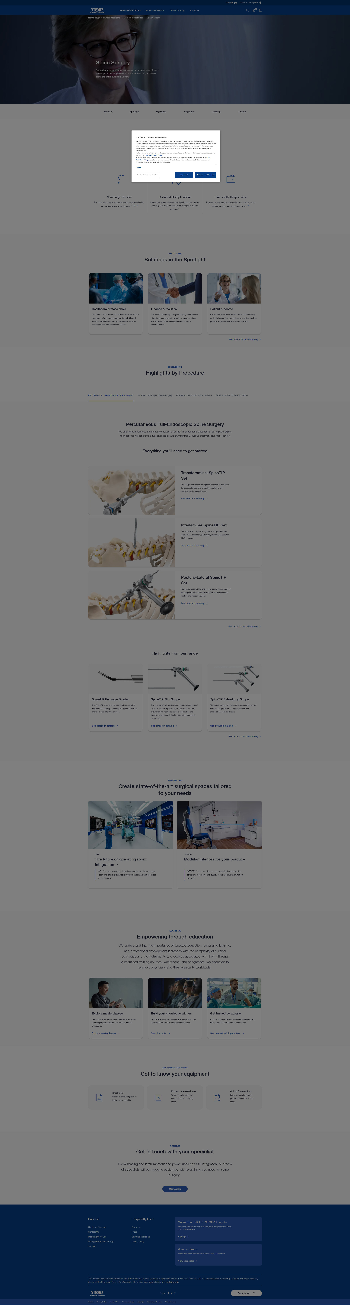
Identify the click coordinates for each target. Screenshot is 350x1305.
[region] (176, 156)
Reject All (184, 175)
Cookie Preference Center (147, 175)
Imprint (138, 167)
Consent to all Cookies (206, 175)
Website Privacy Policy (154, 155)
